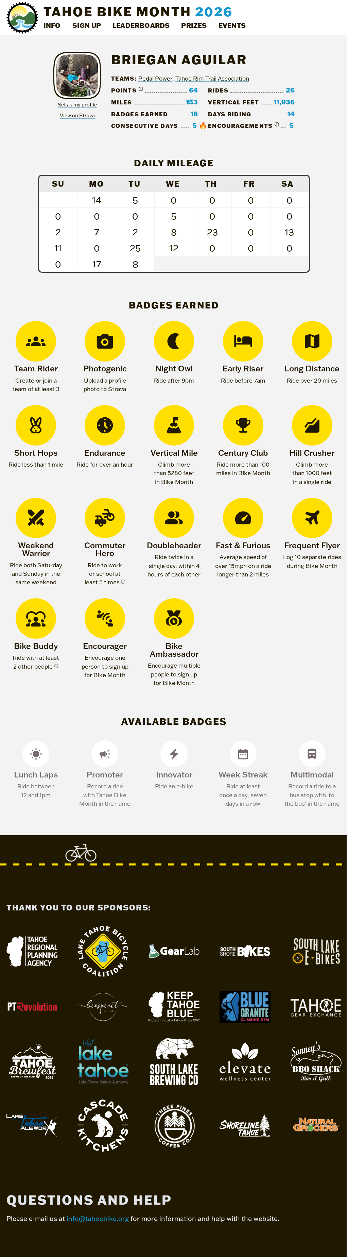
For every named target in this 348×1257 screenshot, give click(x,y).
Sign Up (86, 25)
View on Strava (77, 115)
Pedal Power (155, 78)
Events (232, 25)
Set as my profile (77, 104)
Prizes (194, 25)
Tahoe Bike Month (138, 11)
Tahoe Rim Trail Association (212, 78)
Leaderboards (141, 25)
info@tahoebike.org (98, 1218)
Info (52, 25)
